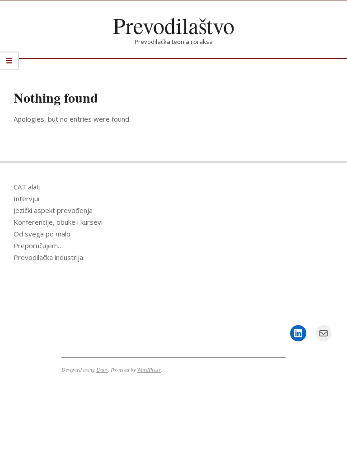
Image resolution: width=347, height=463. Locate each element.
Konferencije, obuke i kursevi (58, 222)
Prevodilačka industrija (48, 257)
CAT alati (27, 186)
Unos (102, 369)
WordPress (149, 369)
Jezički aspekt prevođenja (53, 210)
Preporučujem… (38, 245)
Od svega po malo (42, 233)
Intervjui (26, 198)
